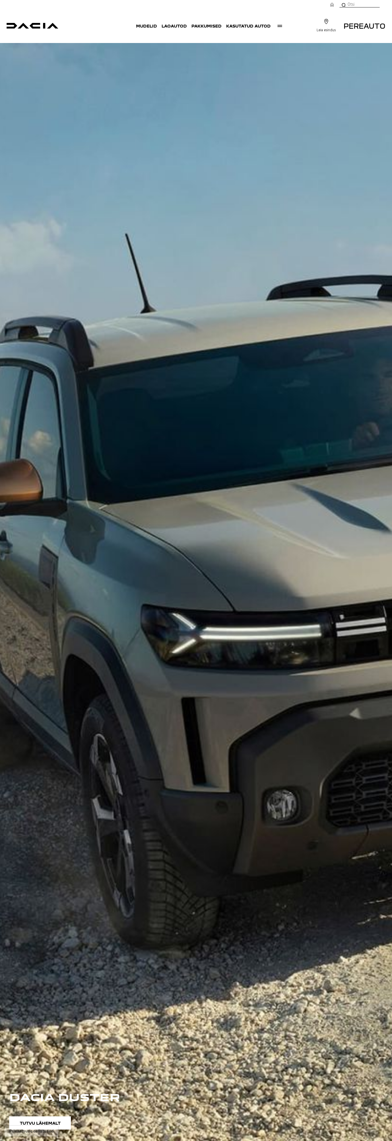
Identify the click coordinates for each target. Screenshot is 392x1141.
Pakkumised (206, 26)
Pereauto (364, 26)
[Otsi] (343, 4)
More (280, 26)
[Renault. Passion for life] (32, 26)
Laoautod (174, 26)
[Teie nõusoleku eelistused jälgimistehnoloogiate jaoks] (31, 1131)
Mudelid (146, 26)
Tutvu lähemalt (40, 1123)
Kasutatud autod (248, 26)
